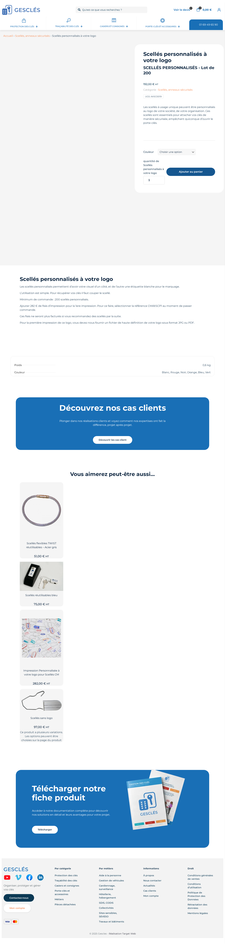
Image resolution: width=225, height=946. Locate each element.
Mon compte (151, 895)
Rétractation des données (197, 906)
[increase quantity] (161, 172)
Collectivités (106, 907)
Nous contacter (152, 880)
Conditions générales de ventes (200, 877)
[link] (7, 877)
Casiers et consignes (67, 885)
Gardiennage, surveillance (107, 887)
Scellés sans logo (41, 718)
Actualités (149, 885)
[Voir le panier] (59, 494)
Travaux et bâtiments (111, 921)
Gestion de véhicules (111, 880)
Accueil (8, 35)
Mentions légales (198, 913)
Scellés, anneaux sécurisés (32, 35)
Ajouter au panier (191, 171)
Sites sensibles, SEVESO (108, 915)
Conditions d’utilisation (194, 886)
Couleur (148, 151)
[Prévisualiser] (59, 501)
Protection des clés (66, 875)
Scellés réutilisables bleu (41, 595)
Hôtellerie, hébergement (107, 896)
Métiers (59, 899)
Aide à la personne (110, 875)
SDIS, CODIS (106, 902)
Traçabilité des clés (66, 880)
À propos (148, 875)
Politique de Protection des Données (196, 896)
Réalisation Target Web (122, 933)
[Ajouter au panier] (59, 487)
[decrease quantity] (147, 172)
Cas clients (149, 890)
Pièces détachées (65, 904)
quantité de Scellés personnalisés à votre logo (153, 167)
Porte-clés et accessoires (62, 892)
